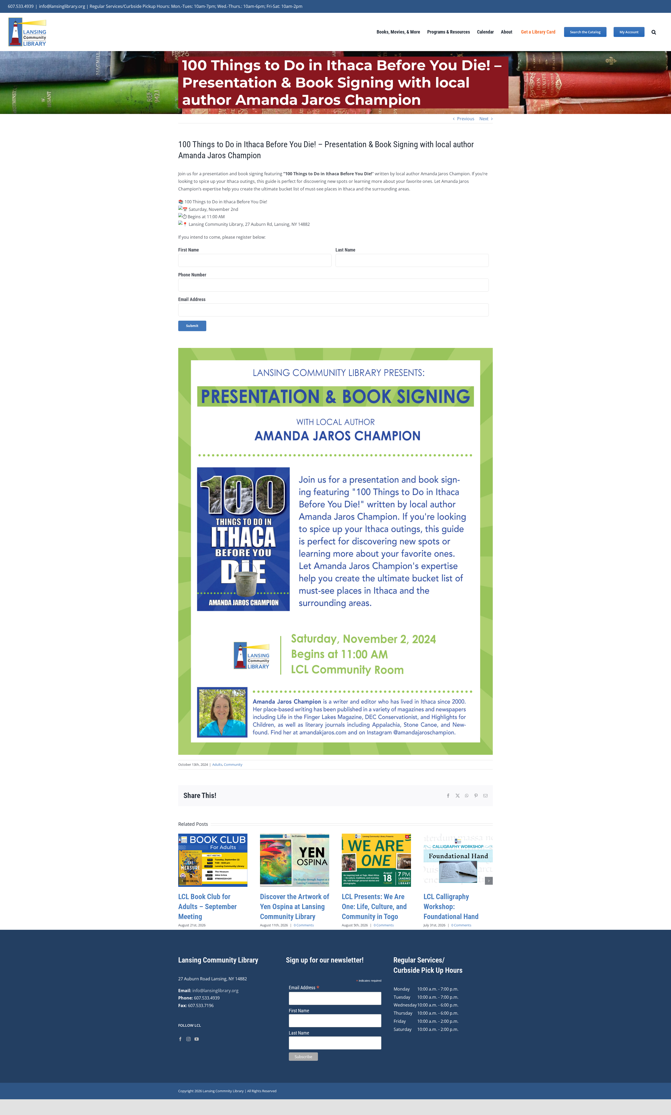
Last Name (345, 250)
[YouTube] (196, 1039)
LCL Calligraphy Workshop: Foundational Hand (451, 906)
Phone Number (192, 274)
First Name (188, 250)
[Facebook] (180, 1039)
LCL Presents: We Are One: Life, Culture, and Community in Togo (374, 906)
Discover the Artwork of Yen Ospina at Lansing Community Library (294, 906)
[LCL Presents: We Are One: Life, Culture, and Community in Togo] (376, 836)
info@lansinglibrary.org (215, 990)
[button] (654, 32)
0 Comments (304, 925)
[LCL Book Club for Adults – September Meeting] (212, 836)
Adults (217, 764)
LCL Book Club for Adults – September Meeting (207, 906)
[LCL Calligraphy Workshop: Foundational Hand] (458, 836)
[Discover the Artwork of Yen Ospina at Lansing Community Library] (294, 836)
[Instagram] (188, 1039)
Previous (465, 119)
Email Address (191, 299)
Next (484, 119)
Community (233, 764)
